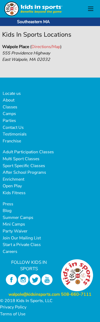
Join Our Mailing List (22, 238)
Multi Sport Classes (21, 159)
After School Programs (24, 172)
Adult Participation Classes (28, 152)
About (8, 100)
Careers (10, 252)
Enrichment (13, 179)
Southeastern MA (33, 22)
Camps (9, 114)
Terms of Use (12, 314)
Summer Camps (18, 218)
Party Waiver (15, 231)
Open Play (12, 186)
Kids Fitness (14, 193)
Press (8, 204)
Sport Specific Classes (24, 166)
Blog (7, 211)
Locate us (12, 93)
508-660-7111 (76, 294)
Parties (9, 121)
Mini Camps (14, 224)
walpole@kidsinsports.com (34, 294)
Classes (10, 107)
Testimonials (15, 134)
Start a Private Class (22, 245)
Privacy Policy (13, 307)
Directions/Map (45, 47)
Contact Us (13, 127)
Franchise (12, 141)
